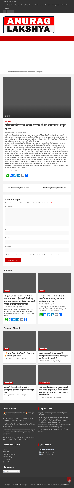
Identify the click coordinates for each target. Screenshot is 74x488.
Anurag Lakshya (21, 132)
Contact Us (6, 462)
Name (7, 229)
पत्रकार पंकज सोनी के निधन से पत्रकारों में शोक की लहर (53, 429)
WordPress (65, 485)
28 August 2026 (9, 358)
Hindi (8, 471)
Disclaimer (38, 5)
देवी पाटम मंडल (64, 5)
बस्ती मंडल (7, 8)
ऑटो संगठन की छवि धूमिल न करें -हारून (18, 188)
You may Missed (12, 328)
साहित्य (6, 349)
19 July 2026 (43, 304)
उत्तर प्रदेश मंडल (43, 349)
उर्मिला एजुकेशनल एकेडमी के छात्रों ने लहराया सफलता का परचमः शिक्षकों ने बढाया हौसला (53, 421)
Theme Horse (41, 485)
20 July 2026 (8, 307)
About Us (5, 5)
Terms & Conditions (27, 5)
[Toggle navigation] (5, 38)
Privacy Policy (15, 5)
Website (8, 246)
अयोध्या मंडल (47, 5)
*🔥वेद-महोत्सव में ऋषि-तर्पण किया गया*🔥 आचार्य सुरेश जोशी (19, 354)
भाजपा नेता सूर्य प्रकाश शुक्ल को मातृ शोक (54, 188)
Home (5, 449)
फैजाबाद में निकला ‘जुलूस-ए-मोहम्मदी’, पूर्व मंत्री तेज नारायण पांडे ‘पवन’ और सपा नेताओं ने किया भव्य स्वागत (18, 439)
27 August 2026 (44, 361)
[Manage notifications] (69, 480)
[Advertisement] (37, 55)
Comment (9, 206)
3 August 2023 (10, 132)
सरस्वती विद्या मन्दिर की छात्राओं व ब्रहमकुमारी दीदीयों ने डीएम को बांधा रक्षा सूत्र (19, 389)
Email (7, 238)
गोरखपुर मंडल (55, 5)
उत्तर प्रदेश (8, 270)
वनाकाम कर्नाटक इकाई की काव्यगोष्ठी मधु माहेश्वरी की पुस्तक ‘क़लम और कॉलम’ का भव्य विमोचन (54, 426)
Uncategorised (45, 383)
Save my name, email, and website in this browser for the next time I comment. (34, 255)
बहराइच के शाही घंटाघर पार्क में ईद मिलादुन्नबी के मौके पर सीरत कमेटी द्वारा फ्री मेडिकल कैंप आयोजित (53, 355)
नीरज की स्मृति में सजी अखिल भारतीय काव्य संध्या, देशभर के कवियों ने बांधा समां (51, 298)
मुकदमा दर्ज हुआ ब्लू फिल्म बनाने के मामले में (50, 417)
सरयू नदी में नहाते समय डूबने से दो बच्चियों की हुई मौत (52, 413)
